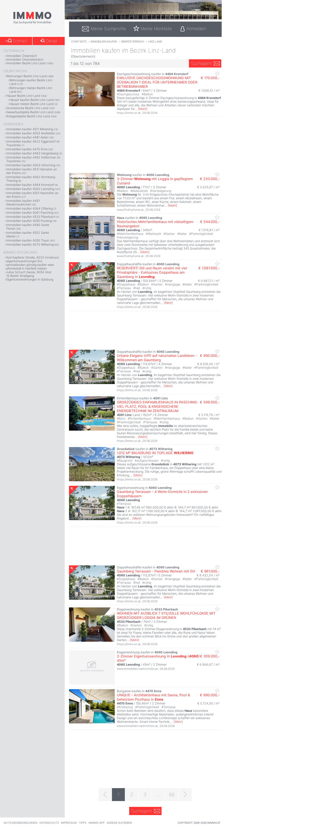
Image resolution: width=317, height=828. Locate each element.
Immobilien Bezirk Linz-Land (26, 63)
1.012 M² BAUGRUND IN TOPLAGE (155, 453)
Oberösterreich (132, 41)
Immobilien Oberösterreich (24, 59)
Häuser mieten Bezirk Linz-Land (31, 104)
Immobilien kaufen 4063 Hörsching (30, 165)
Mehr (142, 109)
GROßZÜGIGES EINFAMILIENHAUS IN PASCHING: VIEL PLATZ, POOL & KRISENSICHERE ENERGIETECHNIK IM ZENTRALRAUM (157, 406)
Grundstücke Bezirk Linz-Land (27, 108)
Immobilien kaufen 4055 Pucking (29, 221)
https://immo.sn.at (129, 112)
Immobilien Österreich (21, 56)
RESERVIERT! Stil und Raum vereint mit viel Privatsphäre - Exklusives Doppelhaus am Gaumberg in (152, 272)
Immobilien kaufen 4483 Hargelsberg (32, 153)
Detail (51, 41)
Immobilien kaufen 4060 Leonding (30, 189)
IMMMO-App (97, 822)
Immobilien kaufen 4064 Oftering (29, 208)
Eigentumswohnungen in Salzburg (29, 279)
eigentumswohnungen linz (24, 261)
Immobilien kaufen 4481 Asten (27, 137)
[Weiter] (185, 794)
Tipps (82, 822)
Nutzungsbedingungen (20, 822)
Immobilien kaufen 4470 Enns (27, 149)
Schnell (20, 41)
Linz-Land (155, 41)
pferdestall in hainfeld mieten (26, 268)
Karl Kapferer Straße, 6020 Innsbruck (32, 257)
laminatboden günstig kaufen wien (30, 265)
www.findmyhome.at (130, 209)
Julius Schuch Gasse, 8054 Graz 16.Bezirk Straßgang (29, 274)
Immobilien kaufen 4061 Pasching (29, 212)
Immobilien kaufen (104, 41)
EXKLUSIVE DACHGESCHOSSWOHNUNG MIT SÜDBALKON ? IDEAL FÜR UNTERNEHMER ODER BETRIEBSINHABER (157, 82)
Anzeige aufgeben (119, 822)
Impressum (69, 822)
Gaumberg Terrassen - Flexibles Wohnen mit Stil (156, 571)
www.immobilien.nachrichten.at (137, 668)
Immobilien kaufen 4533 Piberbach (30, 216)
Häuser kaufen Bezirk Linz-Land (31, 100)
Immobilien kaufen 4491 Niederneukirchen (23, 202)
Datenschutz (49, 822)
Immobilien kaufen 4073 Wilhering (30, 244)
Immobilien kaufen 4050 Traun (27, 240)
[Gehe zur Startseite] (32, 23)
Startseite (79, 41)
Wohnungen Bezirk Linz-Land (26, 76)
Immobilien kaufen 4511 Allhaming (29, 129)
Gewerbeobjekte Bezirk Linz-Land (29, 112)
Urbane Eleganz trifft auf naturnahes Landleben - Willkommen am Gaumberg (157, 357)
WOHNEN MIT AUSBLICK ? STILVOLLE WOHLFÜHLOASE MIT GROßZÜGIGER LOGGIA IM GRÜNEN (166, 615)
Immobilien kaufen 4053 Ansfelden (30, 133)
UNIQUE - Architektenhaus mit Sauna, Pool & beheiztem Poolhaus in (153, 697)
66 (172, 794)
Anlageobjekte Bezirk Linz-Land (28, 116)
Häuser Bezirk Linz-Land (23, 95)
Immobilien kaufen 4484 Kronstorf (30, 185)
